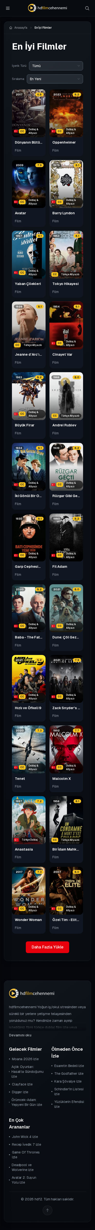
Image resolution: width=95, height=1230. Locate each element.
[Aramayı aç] (87, 8)
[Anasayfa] (47, 8)
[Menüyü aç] (8, 8)
